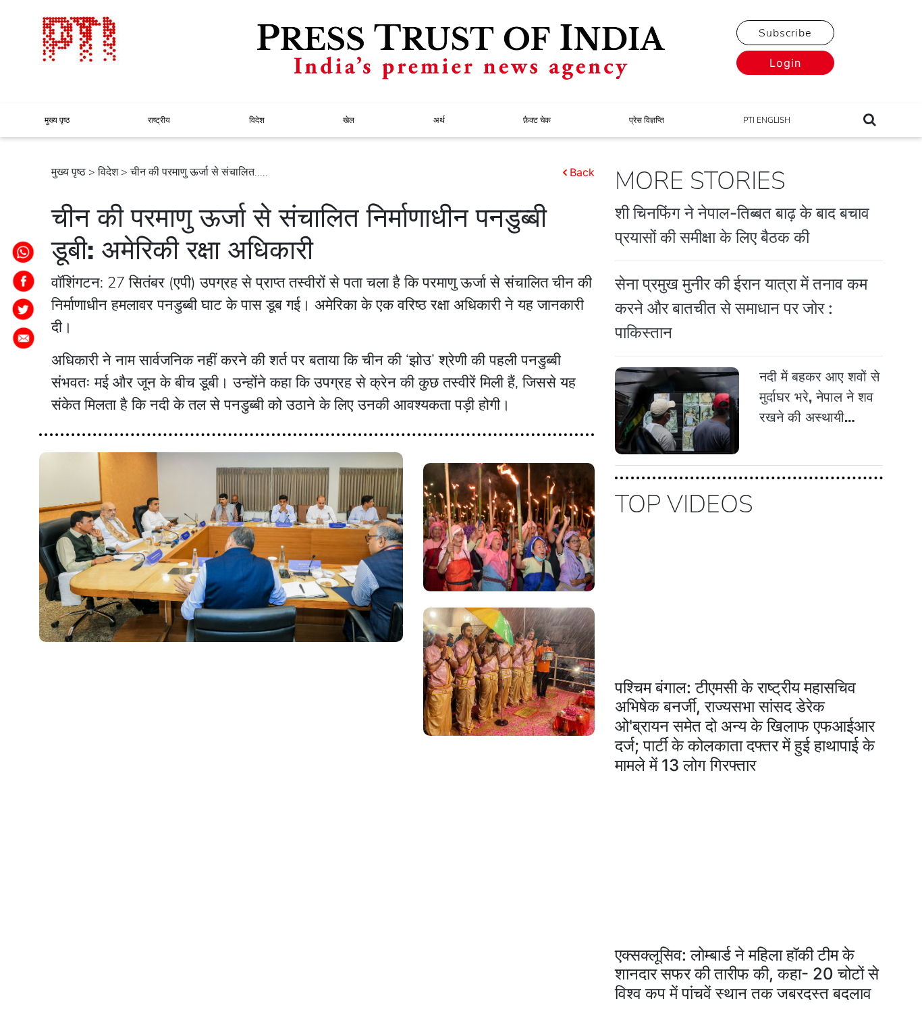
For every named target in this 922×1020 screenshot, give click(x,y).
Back (582, 172)
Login (785, 63)
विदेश (257, 120)
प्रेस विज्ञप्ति (646, 120)
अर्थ (439, 120)
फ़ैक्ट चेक (537, 120)
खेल (348, 120)
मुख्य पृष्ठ (57, 120)
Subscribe (785, 33)
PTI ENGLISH (766, 120)
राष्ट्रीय (159, 120)
